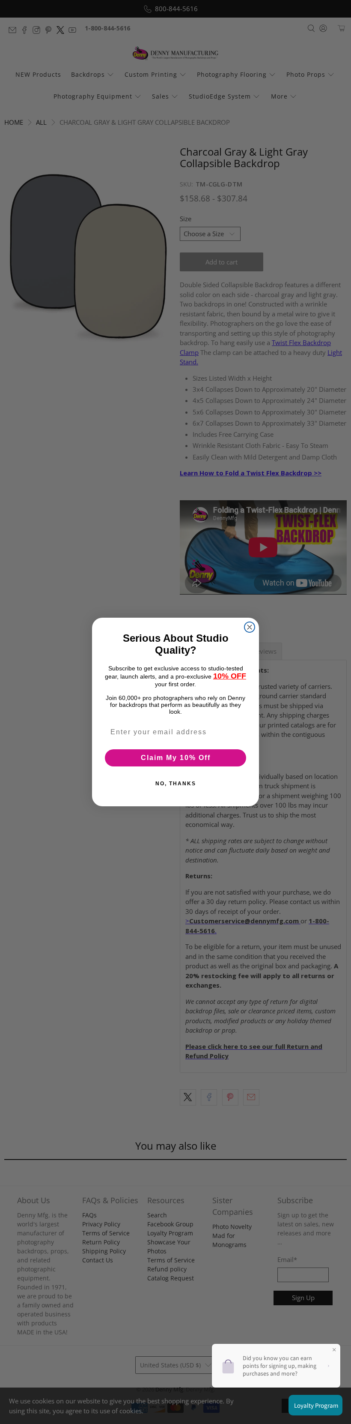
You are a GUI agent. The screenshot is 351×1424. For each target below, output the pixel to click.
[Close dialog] (249, 627)
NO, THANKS (175, 784)
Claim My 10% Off (176, 757)
